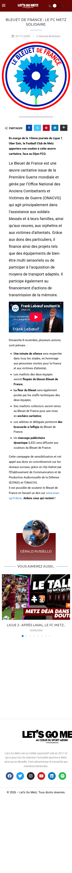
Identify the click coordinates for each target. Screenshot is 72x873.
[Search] (68, 5)
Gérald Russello (36, 551)
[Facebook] (9, 776)
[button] (5, 605)
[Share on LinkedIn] (54, 128)
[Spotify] (62, 776)
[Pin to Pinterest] (46, 128)
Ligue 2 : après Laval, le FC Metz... (36, 625)
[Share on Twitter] (37, 128)
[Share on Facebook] (29, 128)
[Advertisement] (36, 677)
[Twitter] (20, 776)
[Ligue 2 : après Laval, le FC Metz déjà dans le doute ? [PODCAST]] (36, 597)
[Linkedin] (52, 776)
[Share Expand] (63, 128)
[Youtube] (41, 776)
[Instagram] (31, 776)
